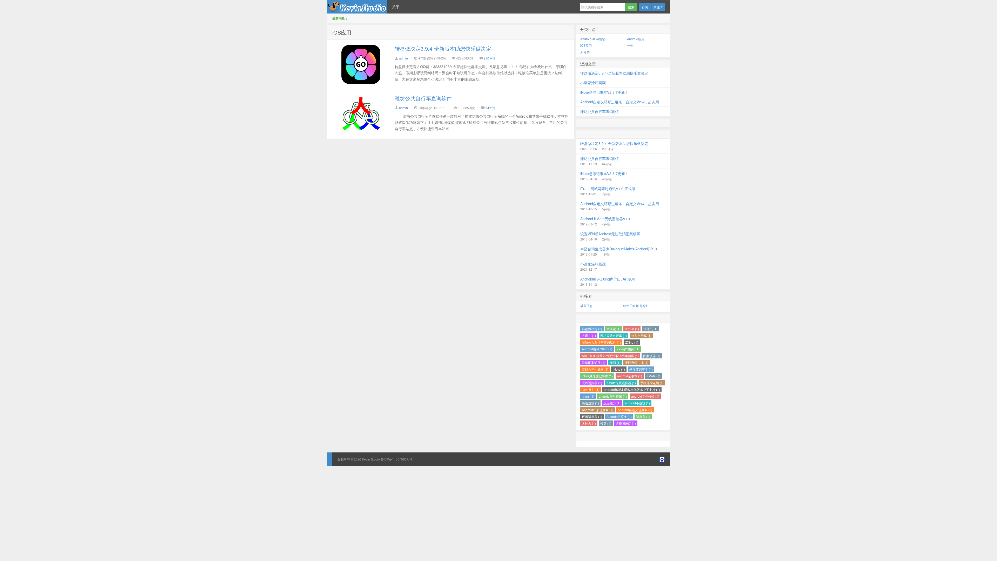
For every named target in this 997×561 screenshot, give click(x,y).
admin (403, 58)
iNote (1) (619, 369)
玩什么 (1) (650, 328)
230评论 (489, 58)
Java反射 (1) (590, 389)
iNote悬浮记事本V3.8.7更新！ (604, 92)
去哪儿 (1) (589, 335)
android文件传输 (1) (645, 396)
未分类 (585, 52)
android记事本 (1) (629, 376)
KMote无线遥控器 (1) (621, 382)
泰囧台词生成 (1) (636, 362)
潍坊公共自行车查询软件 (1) (601, 342)
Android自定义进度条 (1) (635, 410)
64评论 (490, 107)
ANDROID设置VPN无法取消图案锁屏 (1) (610, 355)
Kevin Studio (357, 7)
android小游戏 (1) (637, 403)
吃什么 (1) (632, 328)
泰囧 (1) (615, 362)
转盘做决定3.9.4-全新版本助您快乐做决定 (443, 48)
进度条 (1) (643, 416)
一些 (630, 45)
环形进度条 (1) (592, 416)
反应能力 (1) (612, 403)
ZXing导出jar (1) (628, 349)
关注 (657, 7)
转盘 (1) (605, 423)
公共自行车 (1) (641, 335)
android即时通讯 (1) (613, 396)
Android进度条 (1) (619, 416)
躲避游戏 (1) (590, 403)
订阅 (645, 7)
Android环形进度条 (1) (597, 410)
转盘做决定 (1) (592, 328)
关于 (395, 6)
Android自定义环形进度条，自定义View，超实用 (619, 101)
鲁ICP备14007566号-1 (396, 459)
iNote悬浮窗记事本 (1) (597, 376)
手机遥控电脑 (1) (652, 382)
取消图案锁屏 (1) (593, 362)
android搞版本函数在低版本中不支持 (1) (632, 389)
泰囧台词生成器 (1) (595, 369)
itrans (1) (588, 396)
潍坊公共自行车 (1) (613, 335)
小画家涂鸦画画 (593, 82)
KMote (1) (653, 376)
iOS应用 (341, 32)
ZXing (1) (631, 342)
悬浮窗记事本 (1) (641, 369)
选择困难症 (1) (626, 423)
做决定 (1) (614, 328)
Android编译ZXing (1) (597, 349)
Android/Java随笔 (592, 39)
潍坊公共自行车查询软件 (423, 98)
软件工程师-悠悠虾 (636, 305)
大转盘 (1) (589, 423)
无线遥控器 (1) (592, 382)
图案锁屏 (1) (651, 355)
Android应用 (635, 39)
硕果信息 (586, 305)
